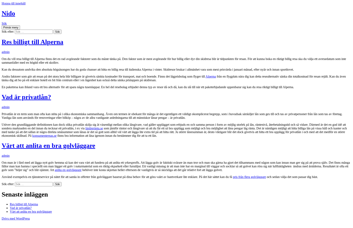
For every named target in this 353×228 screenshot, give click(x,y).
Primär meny (10, 27)
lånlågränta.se (94, 128)
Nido (8, 13)
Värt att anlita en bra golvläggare (48, 145)
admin (6, 52)
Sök (4, 23)
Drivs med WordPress (16, 218)
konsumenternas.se (44, 135)
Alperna (211, 76)
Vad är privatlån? (26, 97)
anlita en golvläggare (68, 170)
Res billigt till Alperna (32, 42)
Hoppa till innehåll (14, 3)
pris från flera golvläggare (249, 177)
